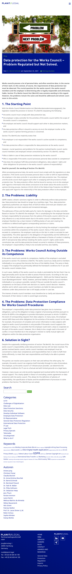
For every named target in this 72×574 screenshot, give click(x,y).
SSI (34, 459)
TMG (49, 459)
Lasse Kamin (8, 498)
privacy (60, 457)
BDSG (13, 447)
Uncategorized (9, 436)
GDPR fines (42, 454)
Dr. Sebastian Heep (11, 490)
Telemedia (7, 433)
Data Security (8, 411)
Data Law (7, 406)
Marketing (42, 457)
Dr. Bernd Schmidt (14, 71)
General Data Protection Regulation (17, 421)
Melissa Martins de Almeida (14, 500)
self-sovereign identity (18, 459)
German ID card (64, 454)
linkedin (56, 538)
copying (42, 447)
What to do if (8, 438)
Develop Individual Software (14, 413)
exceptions (15, 454)
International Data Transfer (27, 457)
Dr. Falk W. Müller (10, 486)
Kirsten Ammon (9, 495)
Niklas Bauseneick (10, 503)
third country (42, 459)
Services (40, 539)
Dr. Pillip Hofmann (10, 488)
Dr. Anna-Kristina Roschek (13, 478)
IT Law (6, 426)
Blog (5, 56)
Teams (36, 459)
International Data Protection (14, 423)
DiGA (24, 450)
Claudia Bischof (9, 476)
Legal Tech (7, 428)
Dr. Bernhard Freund (11, 483)
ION (37, 457)
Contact (41, 547)
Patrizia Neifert (9, 508)
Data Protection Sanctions (13, 408)
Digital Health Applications (38, 450)
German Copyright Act (53, 454)
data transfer (15, 450)
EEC (60, 450)
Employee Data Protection (13, 416)
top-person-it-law (12, 461)
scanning (11, 459)
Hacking (5, 457)
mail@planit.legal (7, 552)
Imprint (40, 563)
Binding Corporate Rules (23, 447)
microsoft (48, 457)
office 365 (56, 457)
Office (52, 457)
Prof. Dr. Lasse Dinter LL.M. (14, 510)
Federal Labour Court (26, 454)
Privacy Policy (42, 566)
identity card (14, 457)
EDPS (57, 450)
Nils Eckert (8, 505)
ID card (9, 457)
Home (39, 534)
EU (61, 450)
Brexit (38, 447)
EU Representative (10, 418)
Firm (39, 537)
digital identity (52, 450)
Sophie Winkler (9, 515)
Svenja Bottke (9, 518)
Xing (56, 542)
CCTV (5, 401)
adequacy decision (8, 447)
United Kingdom (20, 461)
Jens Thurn (7, 493)
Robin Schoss (8, 513)
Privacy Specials (9, 431)
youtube (63, 538)
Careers (40, 542)
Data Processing (61, 447)
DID (21, 450)
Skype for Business (28, 459)
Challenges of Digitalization (14, 403)
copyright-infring (50, 447)
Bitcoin (34, 447)
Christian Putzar (9, 473)
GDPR (36, 453)
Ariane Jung (8, 471)
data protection (7, 450)
